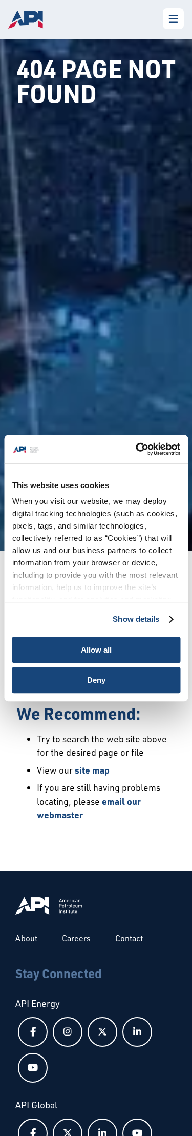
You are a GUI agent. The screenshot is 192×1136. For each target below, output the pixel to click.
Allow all (96, 649)
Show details (136, 619)
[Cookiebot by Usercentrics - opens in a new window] (136, 449)
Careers (76, 938)
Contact (129, 938)
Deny (96, 680)
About (26, 938)
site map (92, 770)
